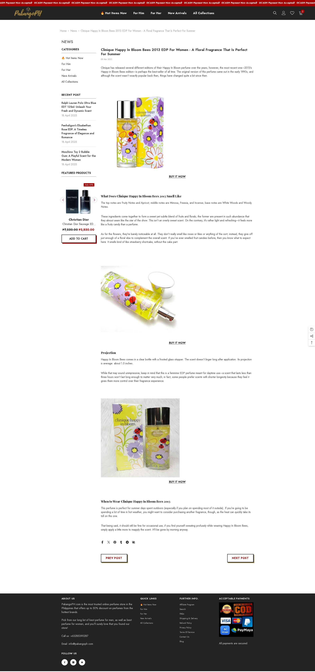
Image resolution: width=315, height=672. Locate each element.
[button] (63, 200)
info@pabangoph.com (81, 644)
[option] (65, 214)
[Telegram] (127, 542)
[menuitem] (79, 58)
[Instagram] (73, 662)
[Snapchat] (82, 662)
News (73, 31)
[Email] (133, 542)
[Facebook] (102, 542)
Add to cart (65, 239)
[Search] (275, 13)
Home (63, 31)
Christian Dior (65, 220)
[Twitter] (108, 542)
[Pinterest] (114, 542)
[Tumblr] (121, 542)
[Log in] (284, 13)
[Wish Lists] (292, 13)
